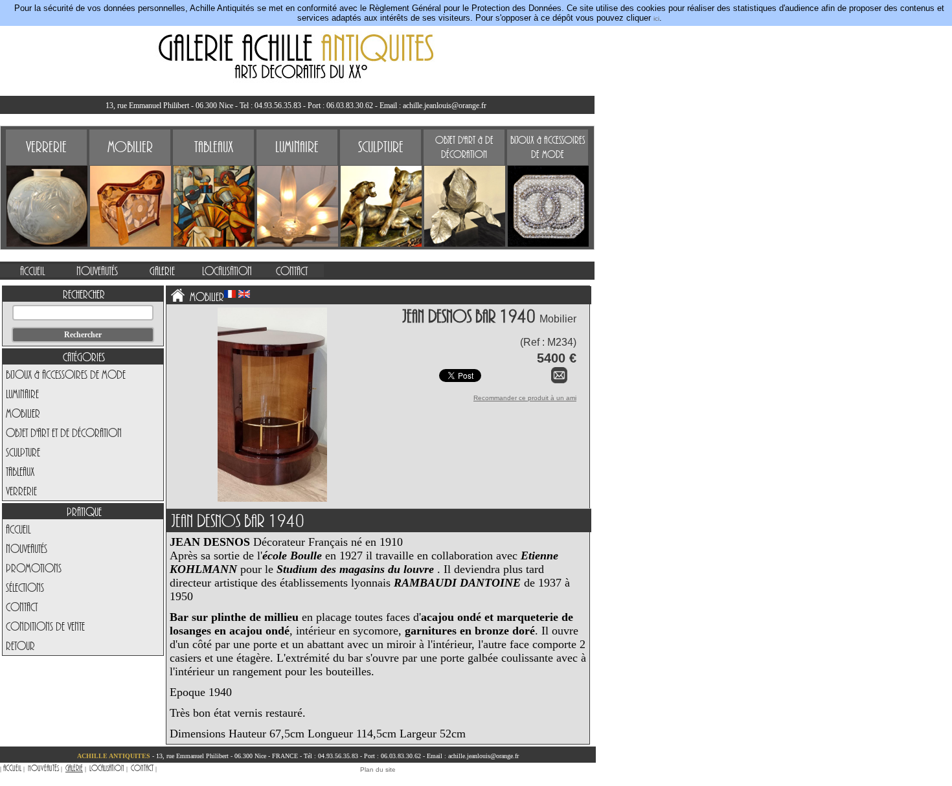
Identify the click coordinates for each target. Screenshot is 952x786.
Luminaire (22, 393)
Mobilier (23, 413)
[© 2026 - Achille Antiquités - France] (272, 423)
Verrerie (21, 491)
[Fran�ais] (230, 294)
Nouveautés (26, 548)
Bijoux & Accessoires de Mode (66, 374)
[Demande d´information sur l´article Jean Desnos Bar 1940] (559, 381)
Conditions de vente (45, 626)
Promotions (34, 568)
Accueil (18, 529)
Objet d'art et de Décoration (64, 432)
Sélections (25, 587)
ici (656, 18)
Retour (20, 645)
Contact (22, 606)
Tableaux (20, 471)
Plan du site (378, 769)
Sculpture (23, 452)
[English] (244, 294)
